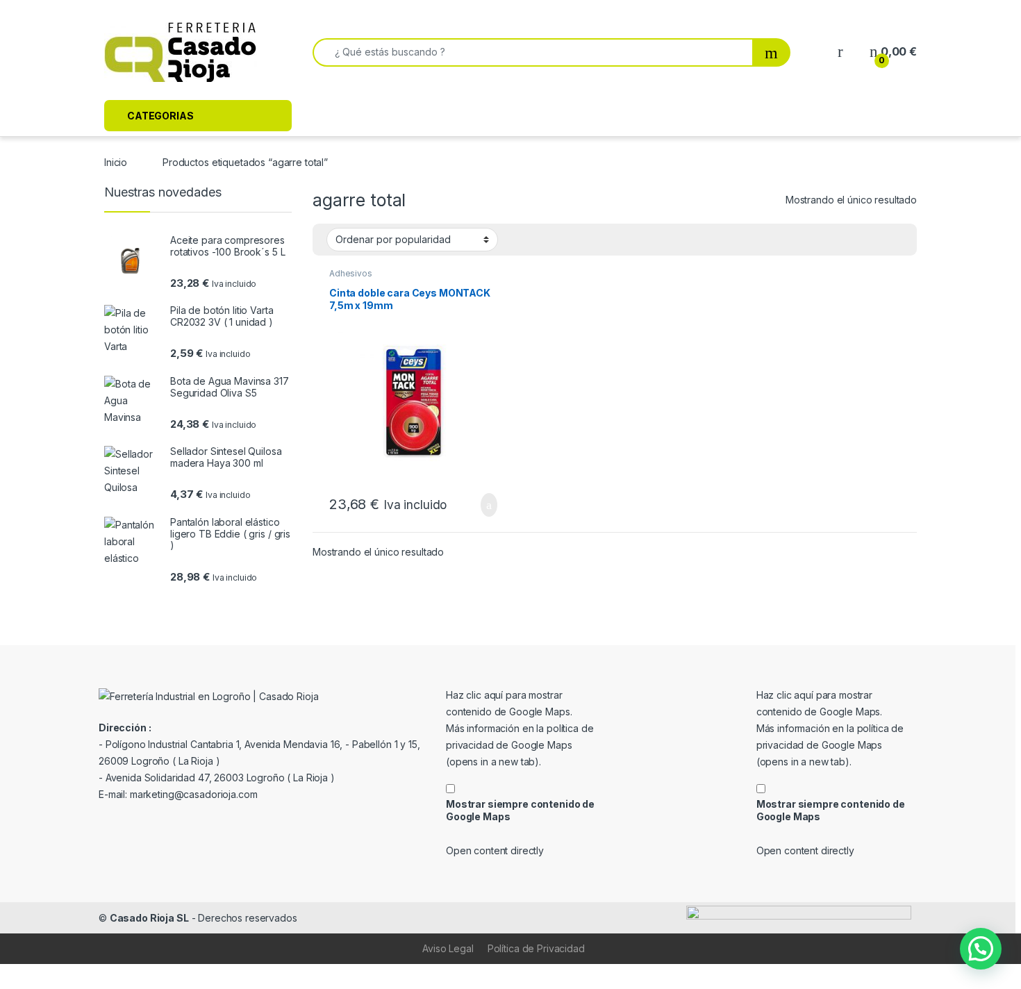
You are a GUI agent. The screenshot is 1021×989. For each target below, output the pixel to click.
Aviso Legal (447, 948)
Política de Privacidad (536, 948)
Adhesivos (350, 273)
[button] (981, 949)
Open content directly (495, 850)
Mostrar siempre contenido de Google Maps (520, 810)
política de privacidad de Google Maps (519, 744)
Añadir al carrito (483, 505)
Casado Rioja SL (149, 918)
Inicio (115, 162)
